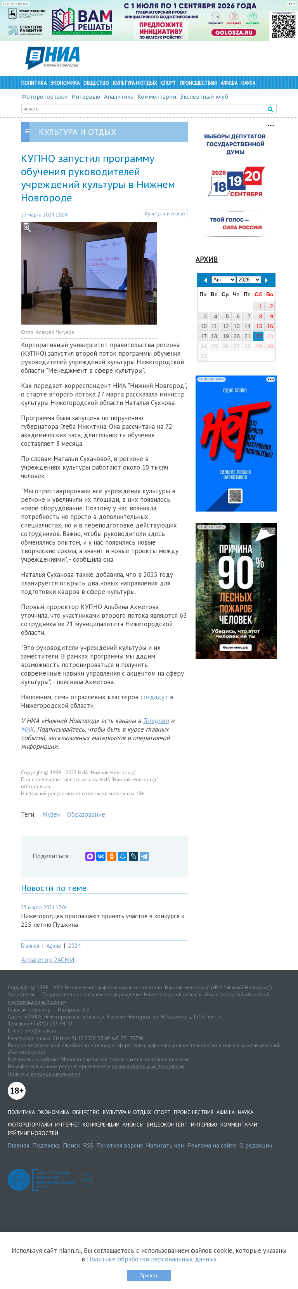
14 (247, 326)
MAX (27, 729)
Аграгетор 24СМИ (47, 959)
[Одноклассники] (111, 856)
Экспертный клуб (204, 96)
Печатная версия (119, 1145)
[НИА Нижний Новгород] (52, 67)
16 (270, 326)
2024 (74, 945)
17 (204, 336)
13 (237, 326)
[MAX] (90, 856)
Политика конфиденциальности (44, 1073)
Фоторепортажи (44, 96)
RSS (88, 1145)
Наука (248, 83)
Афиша (229, 83)
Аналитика (118, 96)
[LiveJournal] (133, 856)
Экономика (65, 83)
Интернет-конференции (87, 1124)
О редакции (255, 1145)
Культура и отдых (135, 83)
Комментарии (156, 96)
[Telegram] (144, 856)
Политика (34, 83)
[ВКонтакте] (101, 856)
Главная (30, 945)
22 (259, 336)
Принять (149, 1276)
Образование (86, 814)
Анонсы (133, 1124)
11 (214, 326)
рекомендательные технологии (148, 1066)
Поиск (71, 1145)
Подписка (46, 1145)
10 (204, 326)
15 (259, 326)
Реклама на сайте (212, 1145)
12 (226, 326)
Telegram (156, 720)
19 (226, 336)
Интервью (85, 96)
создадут (154, 697)
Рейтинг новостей (33, 1133)
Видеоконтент (167, 1124)
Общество (96, 83)
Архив (54, 945)
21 (247, 336)
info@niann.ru (40, 1030)
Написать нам (165, 1145)
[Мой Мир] (122, 856)
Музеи (51, 814)
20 (237, 336)
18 (214, 336)
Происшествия (198, 83)
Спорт (168, 83)
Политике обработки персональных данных (152, 1259)
